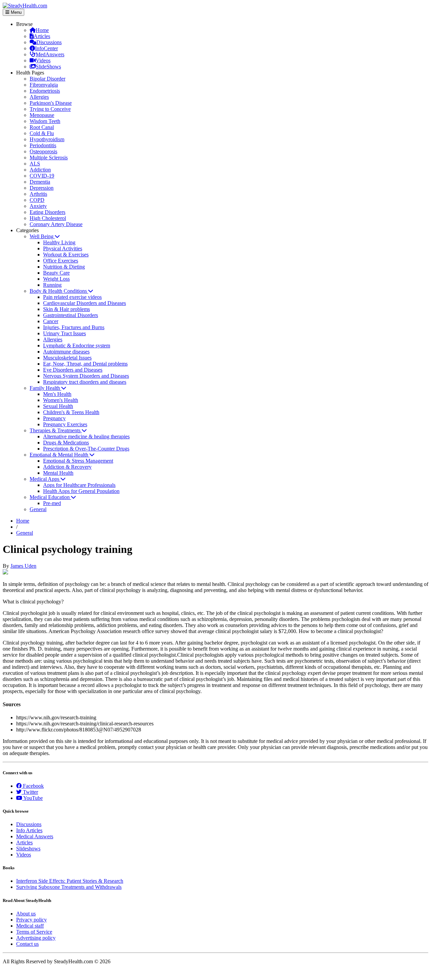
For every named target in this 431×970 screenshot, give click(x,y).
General (38, 509)
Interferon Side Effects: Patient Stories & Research (69, 881)
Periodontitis (43, 145)
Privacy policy (31, 919)
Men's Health (57, 394)
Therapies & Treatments (56, 430)
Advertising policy (36, 938)
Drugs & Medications (66, 442)
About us (26, 913)
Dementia (40, 182)
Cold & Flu (42, 133)
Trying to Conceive (50, 109)
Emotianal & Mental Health (60, 455)
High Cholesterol (48, 218)
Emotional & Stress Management (78, 461)
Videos (43, 60)
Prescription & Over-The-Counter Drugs (86, 448)
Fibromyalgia (44, 85)
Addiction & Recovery (67, 467)
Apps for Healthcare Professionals (79, 485)
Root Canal (42, 127)
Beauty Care (56, 273)
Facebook (33, 786)
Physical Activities (62, 248)
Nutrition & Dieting (64, 267)
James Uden (23, 566)
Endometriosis (45, 91)
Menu (15, 12)
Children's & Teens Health (71, 412)
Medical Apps (45, 479)
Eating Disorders (47, 212)
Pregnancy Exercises (65, 424)
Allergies (39, 97)
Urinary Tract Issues (64, 333)
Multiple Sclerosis (49, 157)
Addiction (40, 170)
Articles (42, 36)
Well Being (42, 236)
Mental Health (58, 473)
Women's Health (60, 400)
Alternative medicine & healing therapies (86, 436)
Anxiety (38, 206)
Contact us (27, 944)
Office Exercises (60, 260)
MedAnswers (50, 54)
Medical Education (50, 497)
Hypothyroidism (47, 139)
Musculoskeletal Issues (67, 358)
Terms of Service (34, 932)
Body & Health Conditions (59, 291)
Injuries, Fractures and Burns (73, 327)
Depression (42, 188)
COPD (37, 200)
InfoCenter (46, 48)
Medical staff (30, 926)
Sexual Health (58, 406)
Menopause (42, 115)
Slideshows (28, 848)
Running (52, 285)
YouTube (32, 798)
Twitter (30, 792)
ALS (35, 163)
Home (42, 30)
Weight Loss (56, 279)
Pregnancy (54, 418)
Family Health (45, 388)
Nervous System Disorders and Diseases (86, 376)
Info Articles (29, 830)
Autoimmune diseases (66, 351)
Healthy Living (59, 242)
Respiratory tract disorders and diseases (84, 382)
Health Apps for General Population (81, 491)
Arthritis (38, 194)
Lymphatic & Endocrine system (76, 345)
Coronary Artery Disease (56, 224)
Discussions (49, 42)
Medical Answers (34, 836)
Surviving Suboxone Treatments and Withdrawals (69, 887)
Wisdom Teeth (45, 121)
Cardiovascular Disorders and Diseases (84, 303)
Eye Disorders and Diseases (72, 370)
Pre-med (52, 503)
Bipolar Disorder (47, 79)
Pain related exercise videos (72, 297)
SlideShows (48, 66)
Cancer (50, 321)
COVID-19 (42, 176)
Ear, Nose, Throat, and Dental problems (85, 364)
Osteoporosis (43, 151)
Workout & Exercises (66, 254)
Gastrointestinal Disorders (70, 315)
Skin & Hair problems (66, 309)
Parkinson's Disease (51, 103)
